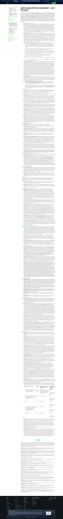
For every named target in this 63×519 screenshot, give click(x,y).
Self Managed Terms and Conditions (13, 7)
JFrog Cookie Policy (11, 33)
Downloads (33, 500)
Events (16, 502)
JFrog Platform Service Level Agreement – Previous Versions (13, 25)
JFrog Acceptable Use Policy (12, 36)
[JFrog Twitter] (53, 498)
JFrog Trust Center (11, 30)
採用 (24, 506)
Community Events (34, 502)
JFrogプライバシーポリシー (12, 32)
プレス (24, 509)
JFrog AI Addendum (11, 37)
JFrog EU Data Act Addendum (12, 38)
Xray (7, 500)
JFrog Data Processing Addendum (13, 28)
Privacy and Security (11, 27)
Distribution (8, 502)
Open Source (16, 509)
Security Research (17, 500)
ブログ (16, 499)
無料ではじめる (8, 509)
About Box (9, 35)
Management (25, 500)
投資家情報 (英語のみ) (26, 502)
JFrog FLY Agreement (11, 20)
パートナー (25, 503)
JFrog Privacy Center (12, 31)
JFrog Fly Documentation (18, 506)
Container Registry (9, 503)
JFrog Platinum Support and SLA (13, 24)
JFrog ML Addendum (11, 40)
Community (33, 499)
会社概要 (25, 499)
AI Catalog (8, 506)
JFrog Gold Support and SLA (13, 23)
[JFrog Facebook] (49, 498)
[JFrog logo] (8, 3)
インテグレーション (17, 503)
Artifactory (8, 499)
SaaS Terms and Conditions (12, 12)
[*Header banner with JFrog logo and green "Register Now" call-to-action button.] (31, 1)
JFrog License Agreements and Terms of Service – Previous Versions (13, 11)
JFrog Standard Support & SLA (13, 22)
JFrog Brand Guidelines (11, 34)
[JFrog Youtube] (55, 498)
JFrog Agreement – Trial (11, 19)
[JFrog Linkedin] (51, 498)
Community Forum (34, 503)
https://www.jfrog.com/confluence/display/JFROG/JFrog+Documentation (45, 465)
